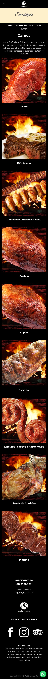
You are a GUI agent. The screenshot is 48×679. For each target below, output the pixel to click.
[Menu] (4, 4)
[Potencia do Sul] (24, 4)
